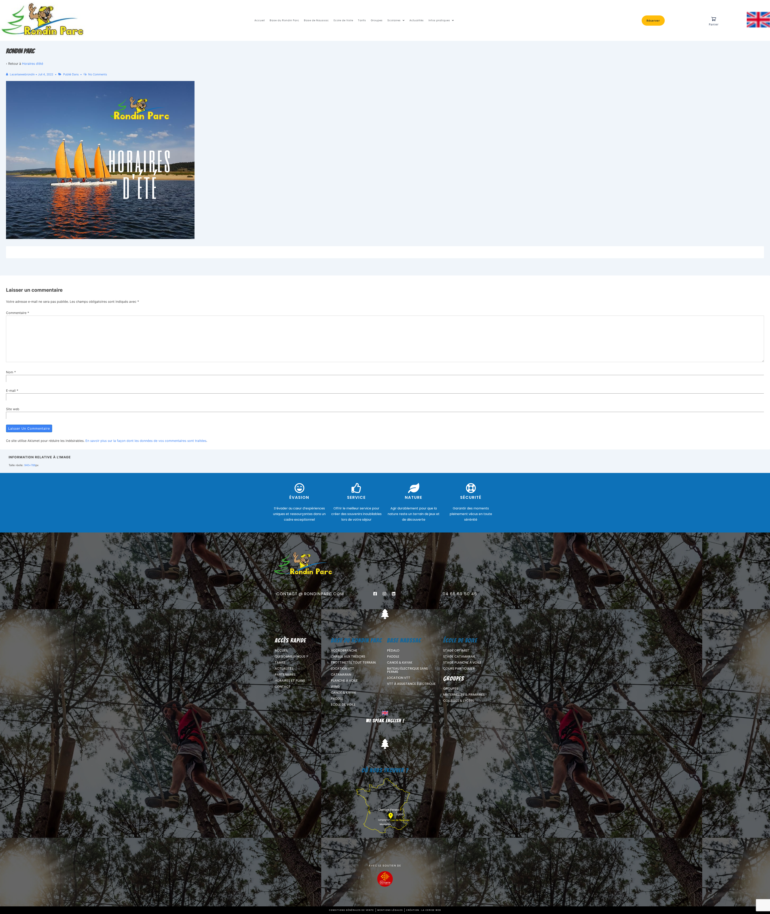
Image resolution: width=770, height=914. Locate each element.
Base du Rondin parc (356, 640)
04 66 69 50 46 (460, 594)
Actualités (416, 20)
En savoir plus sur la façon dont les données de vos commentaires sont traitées (145, 441)
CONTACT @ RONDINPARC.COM (310, 594)
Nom (9, 372)
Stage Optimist (456, 650)
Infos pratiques (439, 20)
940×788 (29, 465)
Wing (335, 686)
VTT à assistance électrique (411, 683)
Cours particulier (459, 668)
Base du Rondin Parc (284, 20)
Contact (283, 686)
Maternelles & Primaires (464, 694)
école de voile (460, 640)
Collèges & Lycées (458, 700)
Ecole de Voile (343, 20)
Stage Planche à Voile (462, 662)
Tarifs (362, 20)
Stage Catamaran (459, 656)
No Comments (97, 74)
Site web (12, 409)
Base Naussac (404, 640)
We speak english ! (385, 720)
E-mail (11, 391)
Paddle (337, 698)
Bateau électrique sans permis (407, 670)
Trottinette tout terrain (353, 662)
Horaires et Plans (290, 680)
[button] (396, 20)
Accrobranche (344, 650)
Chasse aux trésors (348, 656)
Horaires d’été (32, 64)
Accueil (259, 20)
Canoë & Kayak (343, 692)
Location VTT (342, 668)
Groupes (377, 20)
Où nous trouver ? (385, 770)
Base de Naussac (316, 20)
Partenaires (285, 674)
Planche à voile (344, 680)
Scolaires (394, 20)
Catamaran (341, 674)
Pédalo (393, 650)
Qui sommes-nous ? (291, 656)
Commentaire (17, 313)
